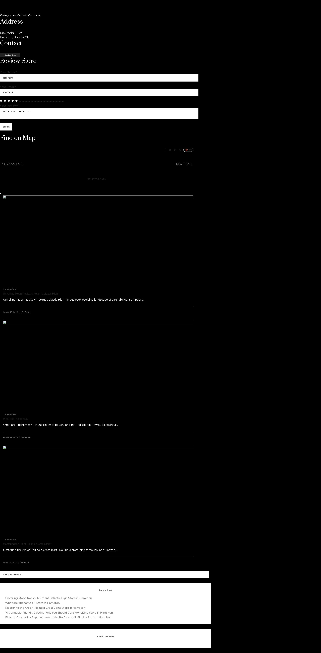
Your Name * (8, 72)
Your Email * (8, 87)
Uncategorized (9, 289)
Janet (27, 312)
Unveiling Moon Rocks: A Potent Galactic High (30, 293)
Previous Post (12, 163)
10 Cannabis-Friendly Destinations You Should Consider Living (59, 612)
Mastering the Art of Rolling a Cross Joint (27, 544)
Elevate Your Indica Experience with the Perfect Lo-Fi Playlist (58, 617)
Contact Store (10, 55)
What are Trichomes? (16, 418)
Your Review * (9, 105)
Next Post (184, 163)
